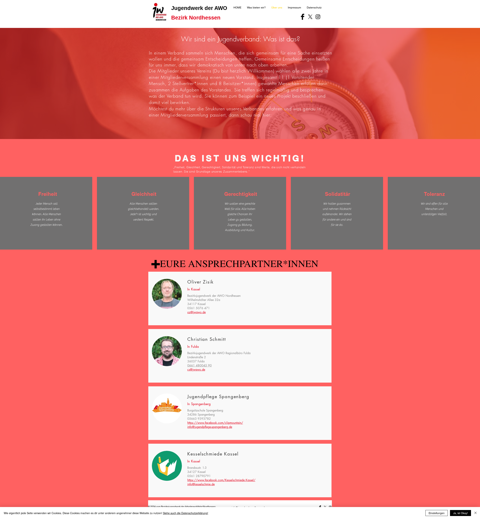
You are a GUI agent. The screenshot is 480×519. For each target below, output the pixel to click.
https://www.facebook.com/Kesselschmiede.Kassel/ (221, 480)
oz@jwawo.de (196, 312)
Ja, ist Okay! (460, 513)
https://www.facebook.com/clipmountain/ (215, 423)
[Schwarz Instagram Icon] (318, 17)
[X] (310, 17)
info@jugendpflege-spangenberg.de (209, 427)
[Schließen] (475, 513)
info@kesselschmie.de (201, 484)
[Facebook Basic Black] (302, 17)
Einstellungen (437, 513)
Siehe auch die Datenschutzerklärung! (185, 513)
